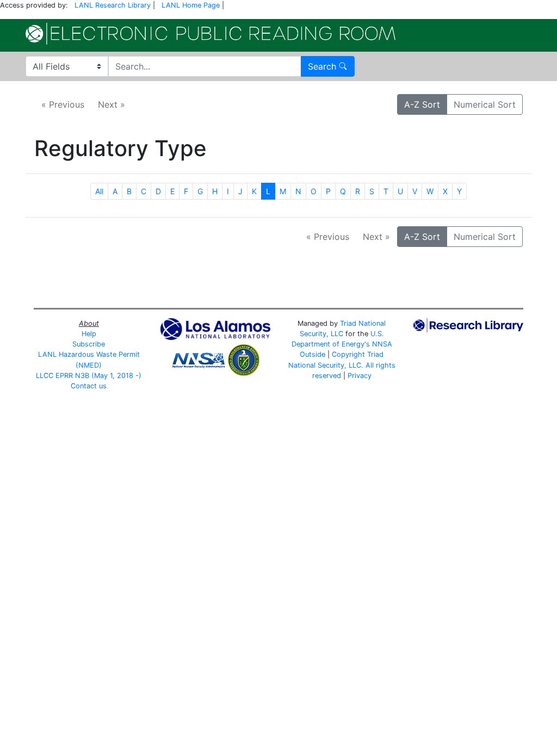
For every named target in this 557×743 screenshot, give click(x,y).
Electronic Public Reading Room (210, 33)
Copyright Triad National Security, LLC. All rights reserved (341, 364)
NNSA (382, 344)
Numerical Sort (485, 104)
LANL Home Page (191, 5)
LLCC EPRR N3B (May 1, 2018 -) (88, 375)
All (99, 191)
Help (89, 334)
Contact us (89, 386)
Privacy (360, 375)
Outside (312, 354)
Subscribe (88, 344)
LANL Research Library (113, 5)
